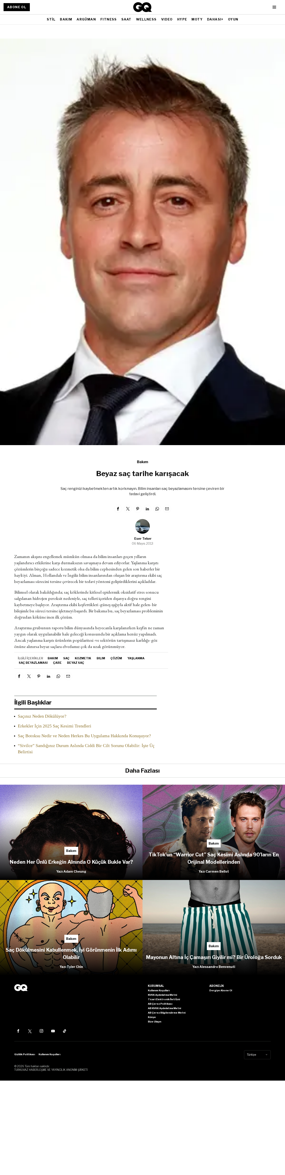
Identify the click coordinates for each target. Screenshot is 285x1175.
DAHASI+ (215, 19)
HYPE (182, 19)
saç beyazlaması (33, 662)
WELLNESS (146, 19)
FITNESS (108, 19)
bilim (101, 658)
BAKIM (66, 19)
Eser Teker (143, 538)
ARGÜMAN (86, 19)
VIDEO (167, 19)
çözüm (116, 658)
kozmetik (83, 658)
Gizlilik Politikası (24, 1054)
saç (66, 658)
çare (57, 662)
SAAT (126, 19)
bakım (53, 658)
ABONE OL (16, 7)
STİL (51, 19)
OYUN (233, 19)
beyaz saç (75, 662)
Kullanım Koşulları (49, 1054)
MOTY (197, 19)
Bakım (142, 462)
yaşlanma (136, 658)
